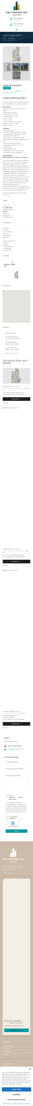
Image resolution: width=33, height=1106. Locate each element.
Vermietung (8, 1051)
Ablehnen (16, 1094)
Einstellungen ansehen (16, 1100)
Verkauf (7, 1048)
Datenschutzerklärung (18, 1103)
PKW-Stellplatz (9, 246)
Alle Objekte (11, 38)
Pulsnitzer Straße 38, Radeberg (11, 713)
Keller (6, 243)
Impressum (27, 1103)
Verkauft (7, 88)
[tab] (16, 264)
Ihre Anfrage (9, 795)
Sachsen (5, 92)
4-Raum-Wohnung (8, 388)
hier (25, 811)
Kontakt (5, 195)
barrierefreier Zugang (7, 232)
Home (4, 38)
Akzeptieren (16, 1089)
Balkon (6, 230)
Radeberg (18, 91)
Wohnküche (8, 250)
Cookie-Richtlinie (7, 1103)
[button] (30, 1069)
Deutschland (13, 92)
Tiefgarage (8, 248)
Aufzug (7, 228)
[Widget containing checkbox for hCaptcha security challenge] (13, 821)
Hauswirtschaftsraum (9, 241)
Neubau (7, 244)
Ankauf (7, 1054)
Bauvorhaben (8, 1046)
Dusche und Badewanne (7, 236)
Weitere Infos (15, 399)
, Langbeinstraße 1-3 (19, 388)
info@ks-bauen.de (14, 353)
